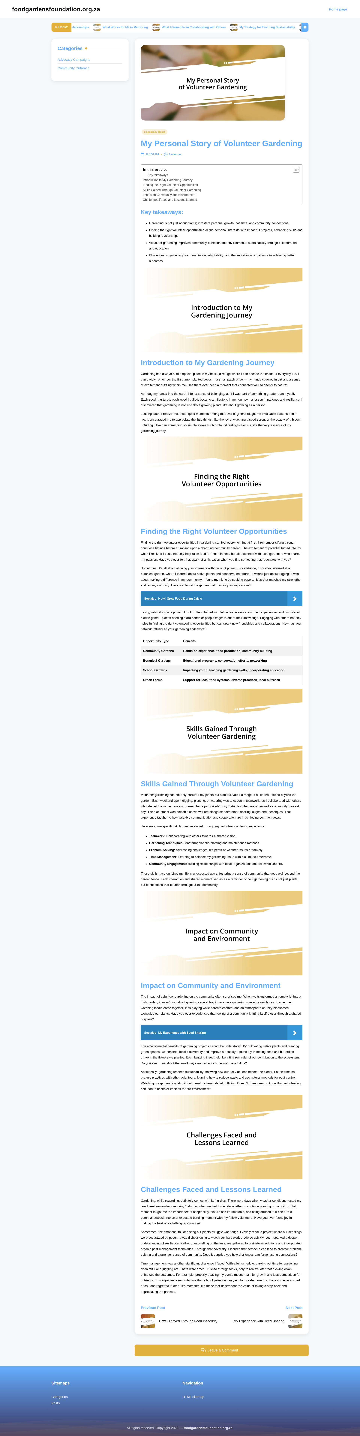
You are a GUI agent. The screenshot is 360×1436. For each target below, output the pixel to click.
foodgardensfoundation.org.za (56, 9)
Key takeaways (158, 175)
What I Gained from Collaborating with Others (151, 27)
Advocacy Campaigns (74, 59)
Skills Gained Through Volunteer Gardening (172, 190)
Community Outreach (73, 68)
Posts (55, 1403)
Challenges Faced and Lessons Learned (170, 199)
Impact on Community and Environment (169, 194)
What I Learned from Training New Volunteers (298, 27)
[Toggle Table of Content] (294, 169)
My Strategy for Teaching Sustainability (224, 27)
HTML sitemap (193, 1397)
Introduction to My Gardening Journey (168, 180)
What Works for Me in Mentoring (82, 27)
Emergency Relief (154, 132)
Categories (59, 1397)
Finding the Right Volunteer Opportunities (170, 185)
